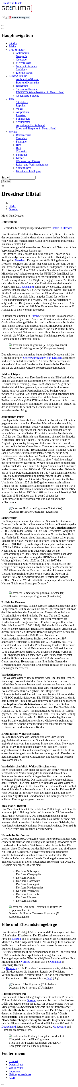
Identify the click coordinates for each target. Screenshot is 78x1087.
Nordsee (25, 961)
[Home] (17, 11)
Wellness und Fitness (28, 161)
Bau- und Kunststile (27, 82)
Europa (35, 315)
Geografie (21, 56)
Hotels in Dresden (62, 228)
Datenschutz (16, 1064)
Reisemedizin (23, 135)
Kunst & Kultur (18, 75)
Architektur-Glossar (27, 79)
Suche (5, 177)
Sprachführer (23, 167)
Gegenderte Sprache (27, 95)
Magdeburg (59, 1026)
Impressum (15, 1071)
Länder (13, 43)
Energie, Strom (24, 72)
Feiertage (21, 141)
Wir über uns (16, 1067)
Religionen (22, 85)
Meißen (16, 938)
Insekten (21, 115)
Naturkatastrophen (26, 66)
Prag (49, 978)
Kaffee (20, 158)
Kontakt (13, 1061)
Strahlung (21, 69)
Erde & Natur (16, 49)
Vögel (19, 108)
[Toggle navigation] (2, 25)
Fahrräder (21, 154)
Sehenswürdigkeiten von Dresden (42, 357)
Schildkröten (23, 121)
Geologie (21, 59)
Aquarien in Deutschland (30, 125)
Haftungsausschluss (20, 1074)
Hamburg (11, 968)
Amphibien (22, 112)
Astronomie (22, 53)
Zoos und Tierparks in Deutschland (36, 128)
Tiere (12, 98)
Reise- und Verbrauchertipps (32, 164)
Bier (18, 144)
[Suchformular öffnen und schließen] (2, 185)
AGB (12, 1077)
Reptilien (21, 105)
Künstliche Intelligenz (28, 171)
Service (13, 131)
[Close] (2, 28)
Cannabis (21, 138)
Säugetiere (22, 102)
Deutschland (26, 286)
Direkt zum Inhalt (11, 3)
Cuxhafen (55, 961)
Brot (18, 148)
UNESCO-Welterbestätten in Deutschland (40, 92)
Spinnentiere (23, 118)
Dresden (13, 209)
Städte (12, 46)
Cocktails (21, 151)
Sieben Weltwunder (27, 89)
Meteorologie (23, 62)
